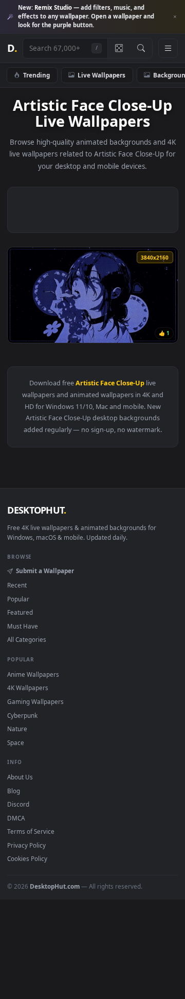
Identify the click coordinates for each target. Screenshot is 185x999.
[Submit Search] (141, 48)
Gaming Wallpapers (35, 701)
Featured (20, 612)
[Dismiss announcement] (174, 17)
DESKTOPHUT (36, 510)
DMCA (16, 818)
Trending (36, 75)
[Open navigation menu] (168, 48)
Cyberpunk (22, 715)
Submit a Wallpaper (44, 570)
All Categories (26, 639)
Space (15, 742)
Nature (17, 728)
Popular (18, 599)
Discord (18, 804)
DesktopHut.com (55, 886)
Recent (17, 585)
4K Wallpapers (27, 687)
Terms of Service (30, 831)
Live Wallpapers (101, 75)
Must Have (22, 626)
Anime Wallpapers (33, 674)
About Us (20, 777)
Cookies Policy (27, 858)
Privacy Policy (26, 845)
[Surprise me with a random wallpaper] (118, 48)
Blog (13, 791)
